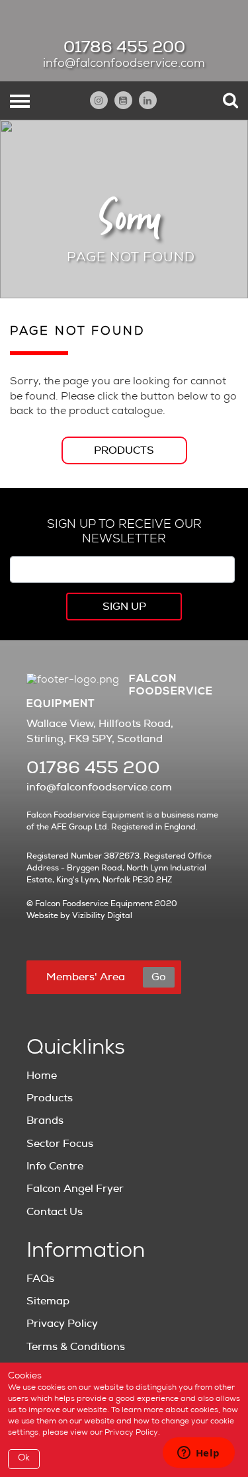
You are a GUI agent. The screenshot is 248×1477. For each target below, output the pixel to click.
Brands (44, 1120)
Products (124, 450)
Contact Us (54, 1211)
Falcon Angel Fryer (75, 1188)
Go (158, 977)
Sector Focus (59, 1143)
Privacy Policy (62, 1323)
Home (41, 1075)
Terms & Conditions (75, 1346)
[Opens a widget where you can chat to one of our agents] (198, 1453)
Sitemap (47, 1301)
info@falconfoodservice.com (124, 64)
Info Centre (54, 1166)
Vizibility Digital (102, 915)
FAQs (40, 1278)
